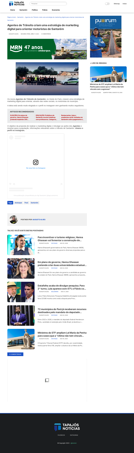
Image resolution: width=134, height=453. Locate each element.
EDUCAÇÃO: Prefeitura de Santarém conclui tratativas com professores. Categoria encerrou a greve (46, 117)
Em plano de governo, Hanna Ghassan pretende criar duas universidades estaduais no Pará (62, 264)
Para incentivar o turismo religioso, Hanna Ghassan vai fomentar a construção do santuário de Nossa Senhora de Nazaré (60, 239)
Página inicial (11, 17)
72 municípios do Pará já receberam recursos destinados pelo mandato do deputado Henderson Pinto (62, 311)
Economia (56, 10)
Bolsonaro (54, 291)
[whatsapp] (17, 208)
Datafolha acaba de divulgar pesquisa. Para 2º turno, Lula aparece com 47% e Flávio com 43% (62, 287)
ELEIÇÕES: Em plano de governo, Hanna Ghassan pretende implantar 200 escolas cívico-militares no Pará (20, 117)
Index (125, 4)
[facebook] (9, 208)
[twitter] (13, 208)
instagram (74, 435)
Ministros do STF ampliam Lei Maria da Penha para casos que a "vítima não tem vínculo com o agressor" (62, 334)
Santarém (23, 10)
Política (35, 10)
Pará (26, 203)
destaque (18, 203)
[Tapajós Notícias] (16, 6)
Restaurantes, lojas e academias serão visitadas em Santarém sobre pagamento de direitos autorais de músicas (72, 117)
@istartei (74, 443)
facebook (61, 435)
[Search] (64, 4)
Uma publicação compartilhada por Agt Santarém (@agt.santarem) (36, 195)
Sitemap (117, 4)
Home (12, 10)
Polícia (44, 10)
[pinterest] (22, 208)
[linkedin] (26, 208)
